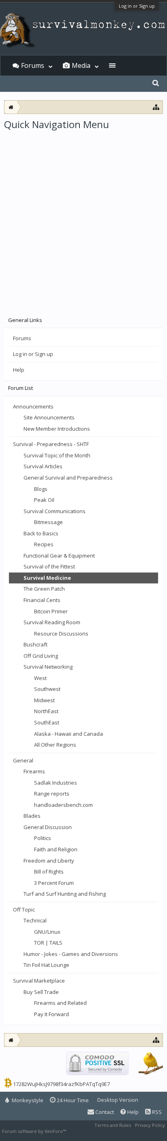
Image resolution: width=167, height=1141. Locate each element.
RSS (156, 1112)
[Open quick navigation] (156, 107)
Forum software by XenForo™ (34, 1131)
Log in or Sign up (137, 6)
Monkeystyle (27, 1100)
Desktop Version (117, 1099)
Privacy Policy (150, 1125)
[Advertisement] (83, 218)
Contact (104, 1112)
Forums (22, 338)
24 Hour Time (72, 1100)
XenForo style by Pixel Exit (95, 1131)
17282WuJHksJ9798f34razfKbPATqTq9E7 (61, 1084)
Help (18, 369)
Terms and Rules (112, 1125)
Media (81, 65)
